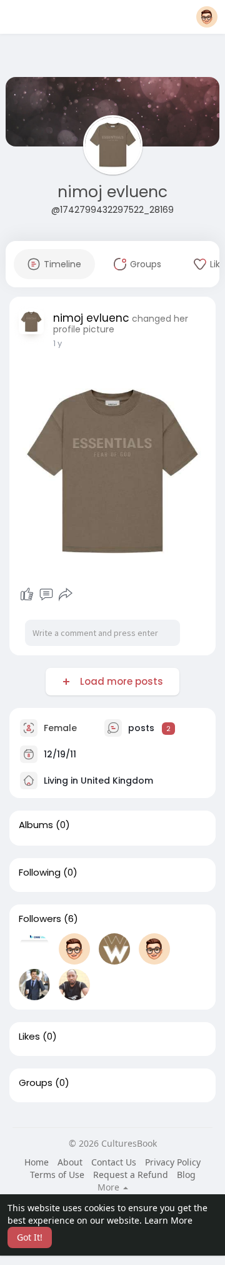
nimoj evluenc (113, 192)
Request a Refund (130, 1174)
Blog (186, 1174)
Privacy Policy (173, 1162)
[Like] (27, 595)
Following (40, 873)
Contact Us (113, 1162)
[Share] (66, 594)
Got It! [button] (29, 1237)
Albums (36, 825)
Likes (29, 1037)
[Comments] (46, 594)
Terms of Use (57, 1174)
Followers (40, 919)
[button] (207, 17)
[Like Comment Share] (46, 594)
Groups (35, 1083)
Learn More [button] (168, 1220)
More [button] (110, 1187)
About (70, 1162)
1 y (57, 343)
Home (36, 1162)
